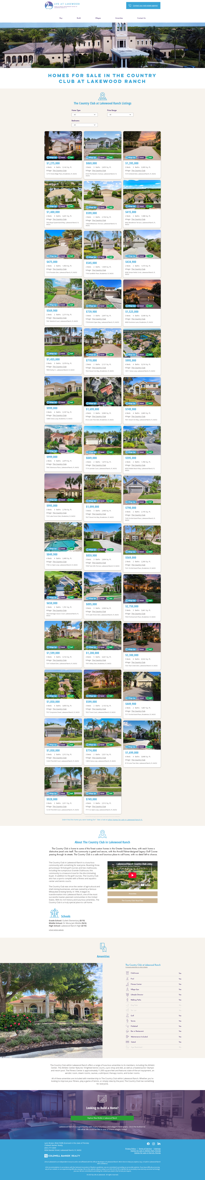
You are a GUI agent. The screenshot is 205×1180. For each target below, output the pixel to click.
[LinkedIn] (159, 1143)
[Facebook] (148, 1143)
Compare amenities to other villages (137, 967)
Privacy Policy (130, 1148)
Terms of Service (145, 1148)
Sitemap (157, 1148)
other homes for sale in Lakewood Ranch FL (125, 820)
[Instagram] (153, 1143)
